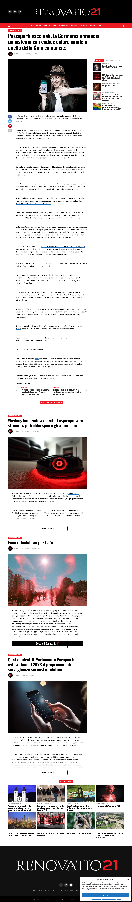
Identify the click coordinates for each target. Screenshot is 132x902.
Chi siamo (47, 26)
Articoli (38, 26)
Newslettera (74, 26)
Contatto (84, 26)
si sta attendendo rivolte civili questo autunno (68, 309)
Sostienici (93, 26)
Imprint (119, 899)
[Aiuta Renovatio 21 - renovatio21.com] (47, 643)
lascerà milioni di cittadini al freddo (54, 312)
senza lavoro (74, 312)
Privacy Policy (63, 26)
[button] (128, 879)
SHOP (100, 26)
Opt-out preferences (96, 899)
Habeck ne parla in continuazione (51, 314)
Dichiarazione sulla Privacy (109, 899)
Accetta (105, 895)
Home (32, 26)
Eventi (54, 26)
